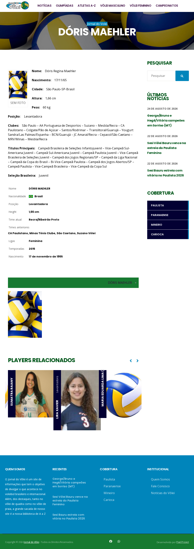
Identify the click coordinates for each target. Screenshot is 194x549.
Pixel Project (182, 542)
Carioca (109, 500)
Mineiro (109, 493)
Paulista (109, 479)
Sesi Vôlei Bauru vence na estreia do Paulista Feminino (70, 500)
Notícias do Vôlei (163, 493)
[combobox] (73, 283)
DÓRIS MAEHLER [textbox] (120, 283)
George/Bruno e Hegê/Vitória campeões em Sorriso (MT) (69, 482)
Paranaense (112, 486)
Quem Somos (160, 479)
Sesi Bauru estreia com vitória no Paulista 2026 (68, 516)
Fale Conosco (160, 486)
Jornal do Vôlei (31, 542)
